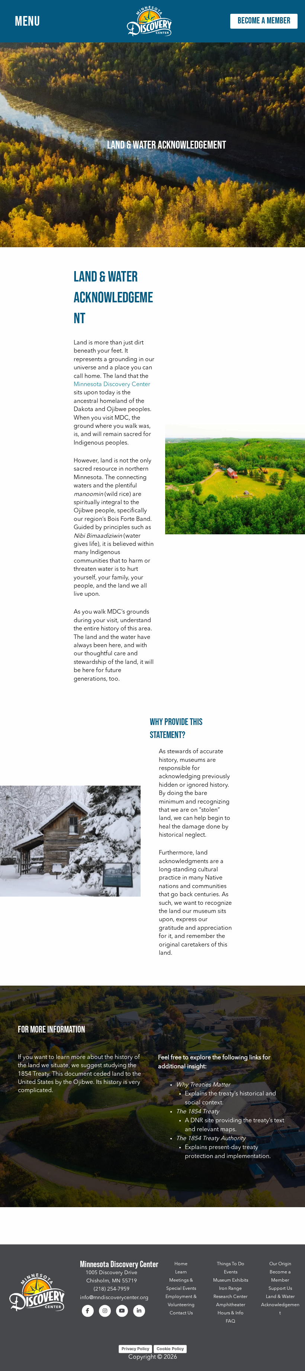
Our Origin (280, 1264)
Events (230, 1272)
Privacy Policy (135, 1348)
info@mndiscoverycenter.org (114, 1297)
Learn (181, 1272)
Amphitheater (230, 1305)
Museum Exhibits (230, 1280)
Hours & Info (231, 1313)
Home (180, 1264)
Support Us (280, 1288)
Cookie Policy (170, 1348)
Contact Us (181, 1313)
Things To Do (230, 1264)
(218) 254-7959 (111, 1289)
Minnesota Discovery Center (112, 385)
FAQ (230, 1321)
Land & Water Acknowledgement (280, 1305)
